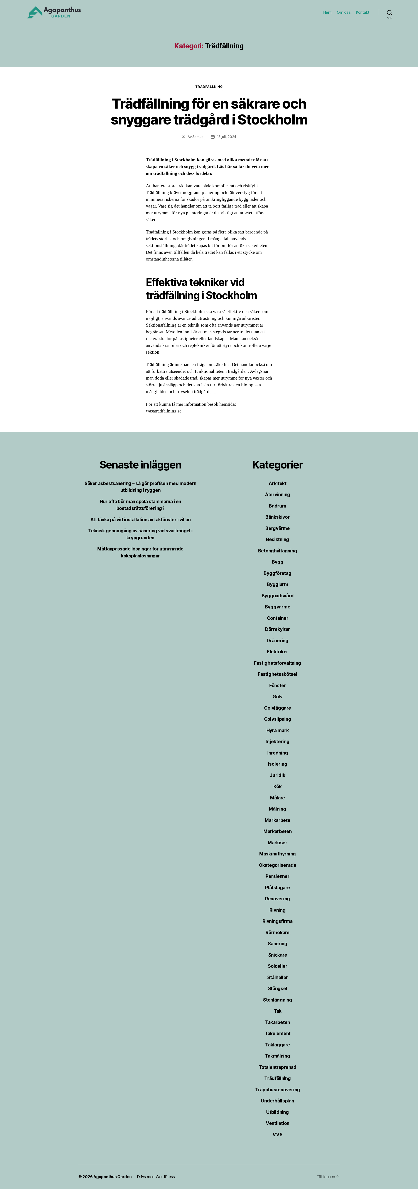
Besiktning (277, 539)
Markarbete (277, 820)
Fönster (277, 685)
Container (277, 618)
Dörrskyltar (277, 629)
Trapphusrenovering (277, 1089)
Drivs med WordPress (156, 1176)
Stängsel (277, 988)
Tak (277, 1011)
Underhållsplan (277, 1101)
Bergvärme (277, 528)
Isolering (277, 764)
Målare (277, 798)
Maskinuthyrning (277, 854)
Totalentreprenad (278, 1067)
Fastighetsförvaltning (277, 663)
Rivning (277, 910)
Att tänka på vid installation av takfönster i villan (140, 519)
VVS (277, 1134)
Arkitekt (278, 483)
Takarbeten (277, 1022)
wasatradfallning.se (163, 411)
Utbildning (277, 1112)
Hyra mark (277, 730)
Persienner (277, 876)
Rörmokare (278, 932)
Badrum (277, 506)
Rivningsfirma (278, 921)
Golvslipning (277, 719)
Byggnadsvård (278, 595)
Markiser (277, 842)
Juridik (277, 775)
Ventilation (277, 1123)
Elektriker (277, 651)
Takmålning (277, 1056)
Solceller (277, 966)
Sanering (277, 943)
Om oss (344, 12)
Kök (277, 786)
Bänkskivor (277, 517)
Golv (278, 696)
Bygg (277, 562)
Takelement (277, 1033)
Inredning (277, 753)
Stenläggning (277, 1000)
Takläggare (277, 1045)
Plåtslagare (277, 887)
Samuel (198, 137)
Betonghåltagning (277, 551)
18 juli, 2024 (226, 137)
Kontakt (362, 12)
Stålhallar (277, 977)
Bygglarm (277, 584)
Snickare (277, 955)
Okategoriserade (277, 865)
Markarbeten (277, 831)
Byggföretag (277, 573)
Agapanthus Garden (112, 1176)
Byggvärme (277, 607)
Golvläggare (277, 708)
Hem (327, 12)
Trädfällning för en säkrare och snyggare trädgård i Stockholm (209, 111)
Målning (277, 809)
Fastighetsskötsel (277, 674)
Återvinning (277, 494)
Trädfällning (209, 87)
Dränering (277, 640)
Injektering (277, 741)
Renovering (277, 898)
